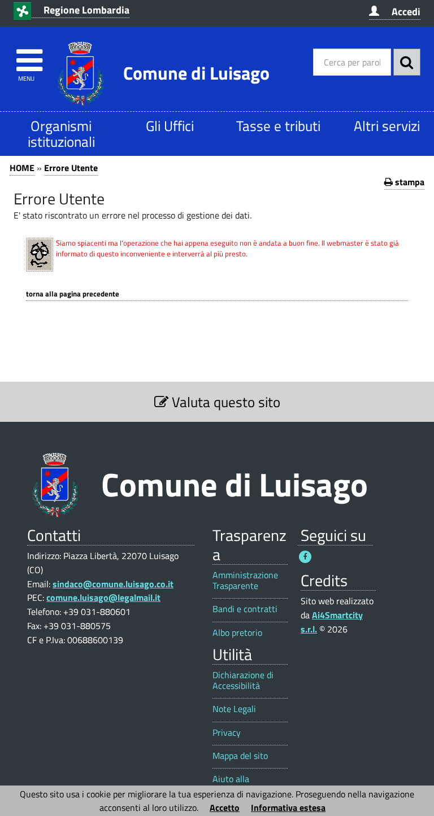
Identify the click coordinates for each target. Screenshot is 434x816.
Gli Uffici (170, 126)
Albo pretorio (237, 632)
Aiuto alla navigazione (235, 784)
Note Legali (234, 709)
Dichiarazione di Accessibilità (243, 680)
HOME (22, 167)
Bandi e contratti (244, 609)
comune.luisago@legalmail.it (103, 597)
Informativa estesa (288, 807)
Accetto (225, 807)
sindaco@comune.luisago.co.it (113, 584)
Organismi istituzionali (61, 133)
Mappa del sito (240, 755)
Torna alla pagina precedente (72, 294)
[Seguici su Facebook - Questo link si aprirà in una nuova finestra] (305, 557)
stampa (408, 182)
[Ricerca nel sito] (406, 62)
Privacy (226, 732)
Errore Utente (71, 167)
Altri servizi (387, 126)
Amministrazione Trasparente (245, 580)
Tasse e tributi (278, 126)
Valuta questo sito (224, 402)
